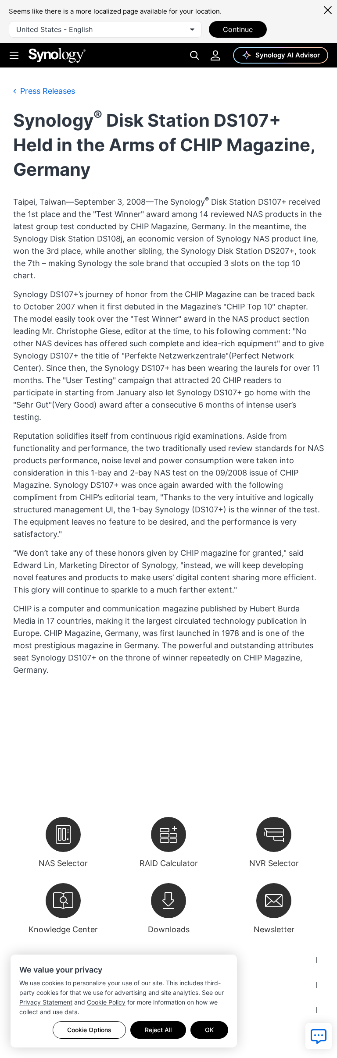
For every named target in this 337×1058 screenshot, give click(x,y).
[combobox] (105, 29)
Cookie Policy (106, 1002)
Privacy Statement (45, 1002)
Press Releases (46, 91)
